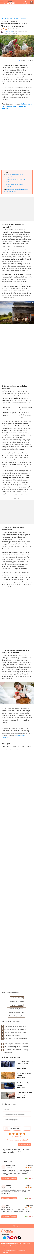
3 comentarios (25, 29)
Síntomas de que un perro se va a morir (15, 1029)
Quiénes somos (26, 1243)
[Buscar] (31, 2)
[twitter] (4, 1237)
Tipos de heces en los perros (12, 1035)
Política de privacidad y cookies (17, 1245)
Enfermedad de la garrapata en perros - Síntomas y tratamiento (17, 106)
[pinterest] (15, 1237)
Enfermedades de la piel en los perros (15, 1026)
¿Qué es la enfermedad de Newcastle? (13, 176)
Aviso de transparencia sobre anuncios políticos (14, 1250)
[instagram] (8, 1237)
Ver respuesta (5, 1178)
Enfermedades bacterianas (16, 1001)
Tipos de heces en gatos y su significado (16, 1047)
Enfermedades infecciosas (16, 1016)
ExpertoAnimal (4, 18)
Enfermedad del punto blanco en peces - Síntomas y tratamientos (24, 1065)
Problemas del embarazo (16, 1012)
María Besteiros (9, 32)
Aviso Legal (5, 1245)
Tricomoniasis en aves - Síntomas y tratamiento (24, 1095)
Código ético (6, 1252)
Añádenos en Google (25, 60)
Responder (13, 1178)
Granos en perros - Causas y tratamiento (16, 1044)
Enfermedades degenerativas (16, 1009)
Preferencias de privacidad (9, 1248)
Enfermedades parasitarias (19, 18)
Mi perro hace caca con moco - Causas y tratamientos (16, 1051)
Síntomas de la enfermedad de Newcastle (15, 180)
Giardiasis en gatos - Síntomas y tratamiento (23, 1085)
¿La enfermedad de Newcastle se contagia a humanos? (16, 190)
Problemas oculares (17, 1005)
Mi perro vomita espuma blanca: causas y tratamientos (16, 1039)
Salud (10, 18)
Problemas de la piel (17, 998)
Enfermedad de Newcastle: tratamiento (14, 185)
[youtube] (11, 1237)
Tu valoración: (16, 1137)
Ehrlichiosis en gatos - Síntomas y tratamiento (24, 1075)
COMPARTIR (25, 3)
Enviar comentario (24, 1145)
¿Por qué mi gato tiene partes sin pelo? (15, 1032)
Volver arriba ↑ (17, 1226)
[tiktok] (19, 1237)
